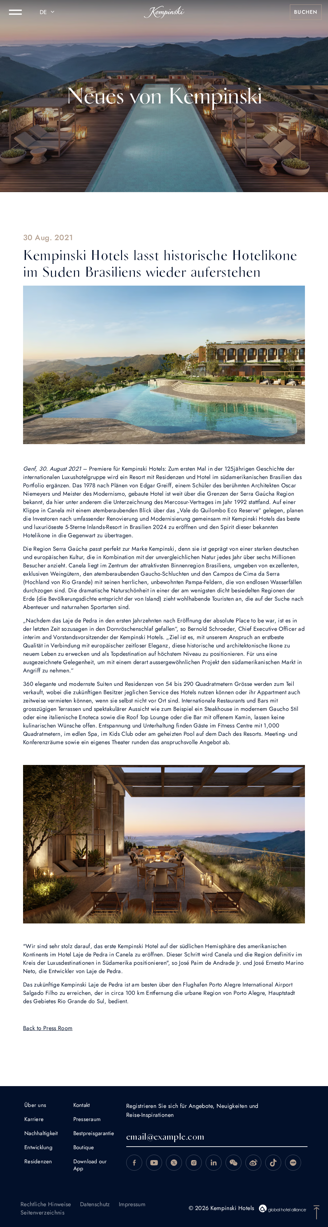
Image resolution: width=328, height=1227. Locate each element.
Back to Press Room (47, 1028)
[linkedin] (214, 1163)
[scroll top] (316, 1211)
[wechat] (234, 1163)
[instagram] (194, 1163)
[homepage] (164, 12)
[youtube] (154, 1163)
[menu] (15, 12)
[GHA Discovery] (283, 1208)
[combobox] (48, 12)
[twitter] (174, 1163)
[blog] (273, 1163)
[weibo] (253, 1163)
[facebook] (134, 1163)
